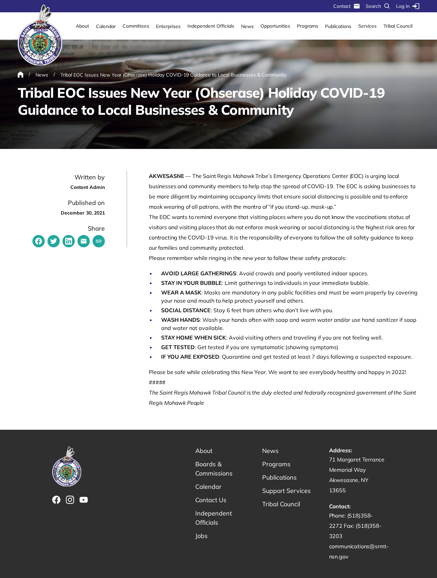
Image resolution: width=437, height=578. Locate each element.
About (82, 26)
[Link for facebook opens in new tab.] (56, 500)
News (247, 26)
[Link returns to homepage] (40, 35)
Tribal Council (397, 26)
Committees (136, 26)
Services (367, 26)
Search (373, 6)
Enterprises (168, 26)
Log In (403, 6)
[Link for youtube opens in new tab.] (84, 500)
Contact (342, 6)
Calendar (106, 26)
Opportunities (275, 26)
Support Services (286, 491)
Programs (307, 26)
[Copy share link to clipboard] (98, 241)
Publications (338, 26)
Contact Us (210, 500)
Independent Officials (210, 26)
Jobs (201, 536)
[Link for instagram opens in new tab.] (70, 500)
